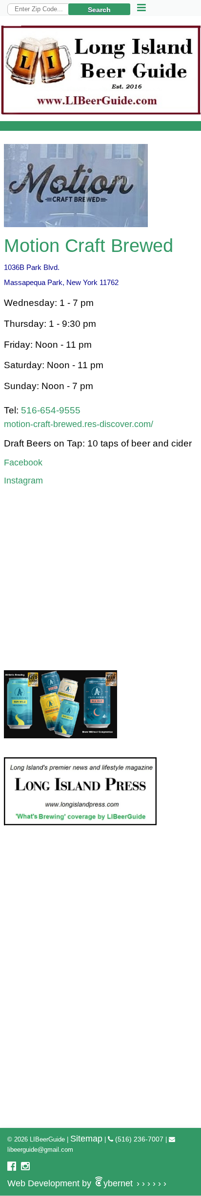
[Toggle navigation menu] (141, 8)
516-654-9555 (50, 410)
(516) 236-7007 (138, 1139)
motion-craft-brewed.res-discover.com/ (78, 424)
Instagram (23, 480)
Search (99, 10)
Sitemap (86, 1138)
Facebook (23, 462)
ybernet (86, 1183)
